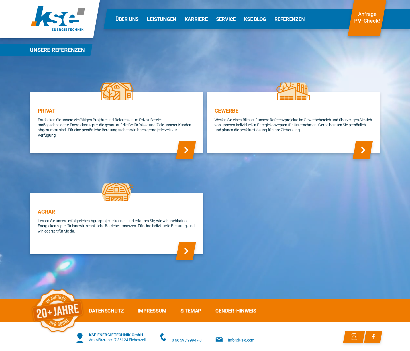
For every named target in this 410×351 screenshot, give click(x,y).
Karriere (196, 19)
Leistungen (161, 19)
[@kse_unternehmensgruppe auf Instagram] (354, 337)
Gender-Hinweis (235, 311)
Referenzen (289, 19)
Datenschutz (106, 311)
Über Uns (127, 19)
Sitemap (191, 311)
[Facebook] (373, 337)
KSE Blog (255, 19)
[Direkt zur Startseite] (58, 19)
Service (226, 19)
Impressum (152, 311)
